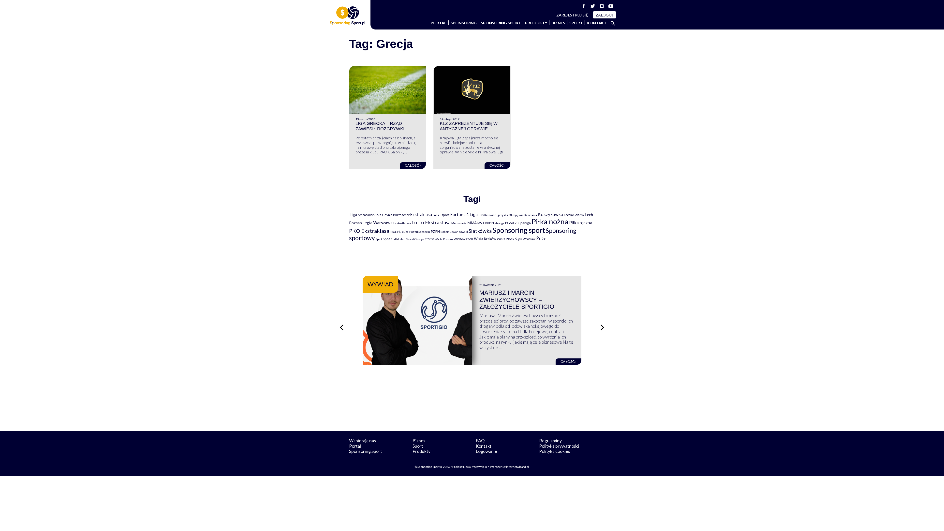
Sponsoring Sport (501, 22)
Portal (438, 22)
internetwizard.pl (517, 467)
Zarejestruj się (572, 15)
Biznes (558, 22)
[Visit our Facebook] (583, 6)
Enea (436, 215)
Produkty (536, 22)
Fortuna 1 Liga (464, 214)
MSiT (481, 223)
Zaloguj (604, 15)
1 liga (353, 215)
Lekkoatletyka (402, 223)
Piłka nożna (549, 221)
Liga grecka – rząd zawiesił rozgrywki (379, 126)
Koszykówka (550, 214)
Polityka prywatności (559, 446)
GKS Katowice (487, 215)
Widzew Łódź (463, 239)
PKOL (393, 231)
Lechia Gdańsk (574, 215)
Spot (386, 239)
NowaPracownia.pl (475, 467)
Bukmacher (401, 215)
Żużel (541, 238)
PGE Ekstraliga (494, 223)
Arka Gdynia (383, 215)
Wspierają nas (362, 440)
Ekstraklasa (421, 214)
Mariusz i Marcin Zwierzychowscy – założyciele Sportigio (516, 299)
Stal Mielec (398, 239)
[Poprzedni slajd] (342, 327)
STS (427, 239)
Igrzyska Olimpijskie (510, 215)
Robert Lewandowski (454, 231)
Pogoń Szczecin (419, 232)
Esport (444, 215)
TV (432, 239)
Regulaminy (550, 440)
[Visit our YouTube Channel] (610, 6)
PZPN (435, 231)
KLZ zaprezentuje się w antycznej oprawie (469, 126)
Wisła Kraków (485, 239)
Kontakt (596, 22)
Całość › (413, 165)
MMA (472, 223)
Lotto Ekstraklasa (431, 222)
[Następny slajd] (602, 327)
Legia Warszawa (378, 222)
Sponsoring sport (518, 230)
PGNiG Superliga (518, 223)
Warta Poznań (444, 239)
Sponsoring (464, 22)
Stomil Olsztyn (415, 239)
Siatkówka (480, 231)
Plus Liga (403, 232)
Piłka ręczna (580, 222)
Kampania (530, 215)
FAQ (480, 440)
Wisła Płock (505, 239)
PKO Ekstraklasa (369, 230)
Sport (576, 22)
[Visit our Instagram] (601, 6)
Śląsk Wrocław (525, 239)
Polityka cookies (554, 451)
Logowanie (486, 451)
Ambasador (366, 215)
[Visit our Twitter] (592, 6)
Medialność (459, 223)
